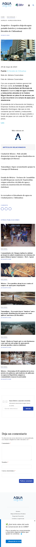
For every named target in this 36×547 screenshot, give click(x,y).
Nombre (5, 462)
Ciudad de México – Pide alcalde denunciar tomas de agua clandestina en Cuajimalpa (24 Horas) (18, 156)
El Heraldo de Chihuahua (16, 71)
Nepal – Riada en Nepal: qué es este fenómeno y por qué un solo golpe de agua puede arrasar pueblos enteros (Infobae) (17, 343)
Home (3, 17)
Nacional (4, 249)
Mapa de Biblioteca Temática (18, 513)
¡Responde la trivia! (14, 541)
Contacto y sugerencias (18, 518)
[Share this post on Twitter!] (6, 208)
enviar (28, 408)
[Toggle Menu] (29, 5)
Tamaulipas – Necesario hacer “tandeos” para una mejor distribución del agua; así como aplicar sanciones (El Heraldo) (17, 313)
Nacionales (11, 17)
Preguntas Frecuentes (18, 516)
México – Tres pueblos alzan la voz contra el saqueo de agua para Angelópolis (17, 284)
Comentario (6, 443)
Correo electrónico (8, 471)
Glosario (18, 511)
